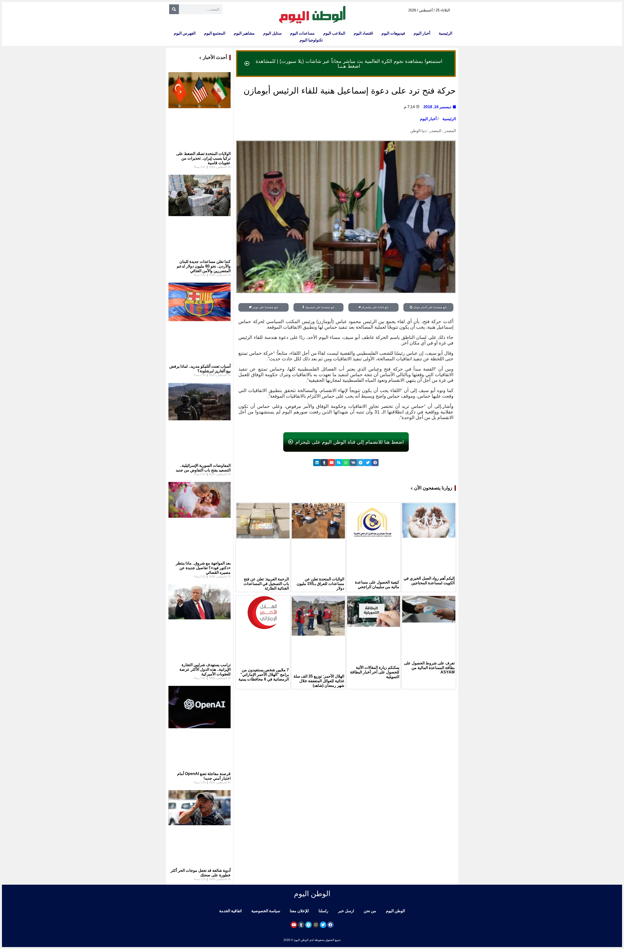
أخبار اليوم (422, 33)
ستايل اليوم (272, 33)
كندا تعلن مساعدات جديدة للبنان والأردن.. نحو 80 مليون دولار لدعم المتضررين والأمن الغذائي (204, 266)
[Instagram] (315, 924)
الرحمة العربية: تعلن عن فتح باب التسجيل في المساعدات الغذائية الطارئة (266, 583)
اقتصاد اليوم (363, 33)
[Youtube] (294, 924)
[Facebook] (330, 924)
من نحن (370, 911)
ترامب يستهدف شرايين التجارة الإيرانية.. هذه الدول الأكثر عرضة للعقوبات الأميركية (205, 669)
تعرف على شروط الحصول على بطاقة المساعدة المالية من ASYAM (429, 667)
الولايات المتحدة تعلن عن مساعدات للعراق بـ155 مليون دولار (320, 583)
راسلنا (323, 911)
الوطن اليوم (395, 911)
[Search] (174, 9)
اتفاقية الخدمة (230, 911)
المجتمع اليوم (214, 33)
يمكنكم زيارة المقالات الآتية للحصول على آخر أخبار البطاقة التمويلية (374, 672)
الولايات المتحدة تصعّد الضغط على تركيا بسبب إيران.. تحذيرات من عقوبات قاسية (203, 158)
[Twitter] (323, 924)
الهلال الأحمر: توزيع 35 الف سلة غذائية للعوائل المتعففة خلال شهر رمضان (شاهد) (318, 681)
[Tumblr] (301, 924)
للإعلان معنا (299, 911)
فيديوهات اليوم (393, 33)
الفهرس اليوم (184, 33)
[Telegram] (308, 924)
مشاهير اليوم (244, 33)
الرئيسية (445, 33)
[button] (375, 462)
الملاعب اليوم (334, 33)
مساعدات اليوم (302, 33)
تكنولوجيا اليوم (311, 40)
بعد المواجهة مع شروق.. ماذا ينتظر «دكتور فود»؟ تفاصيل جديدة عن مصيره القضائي (203, 568)
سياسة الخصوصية (265, 911)
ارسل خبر (346, 911)
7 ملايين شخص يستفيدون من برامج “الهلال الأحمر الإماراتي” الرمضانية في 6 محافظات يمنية (263, 674)
